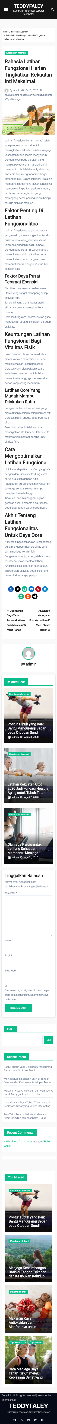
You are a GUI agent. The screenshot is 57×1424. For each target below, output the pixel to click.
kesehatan (26, 94)
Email (8, 955)
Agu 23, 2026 (31, 736)
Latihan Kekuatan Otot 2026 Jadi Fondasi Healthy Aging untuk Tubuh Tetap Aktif (28, 790)
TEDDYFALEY (28, 6)
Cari (10, 1029)
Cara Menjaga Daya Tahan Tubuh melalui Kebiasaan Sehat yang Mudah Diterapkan (26, 1375)
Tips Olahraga (13, 99)
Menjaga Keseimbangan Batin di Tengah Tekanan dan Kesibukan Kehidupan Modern (28, 1274)
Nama (9, 940)
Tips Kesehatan (18, 1342)
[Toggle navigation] (6, 9)
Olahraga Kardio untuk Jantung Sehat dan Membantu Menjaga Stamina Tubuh (24, 851)
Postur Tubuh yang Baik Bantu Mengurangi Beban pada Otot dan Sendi (27, 728)
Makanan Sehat (18, 1291)
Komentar (11, 892)
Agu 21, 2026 (31, 857)
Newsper (43, 1395)
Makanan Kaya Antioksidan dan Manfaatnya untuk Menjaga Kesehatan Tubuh (24, 1326)
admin (16, 90)
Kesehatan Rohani (19, 1241)
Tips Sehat (35, 1342)
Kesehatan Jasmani (16, 52)
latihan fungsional (43, 94)
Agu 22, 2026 (31, 797)
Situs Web (10, 970)
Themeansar (8, 1399)
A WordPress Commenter (18, 1141)
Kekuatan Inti (12, 94)
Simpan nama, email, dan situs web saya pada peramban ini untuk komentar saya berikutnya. (27, 995)
